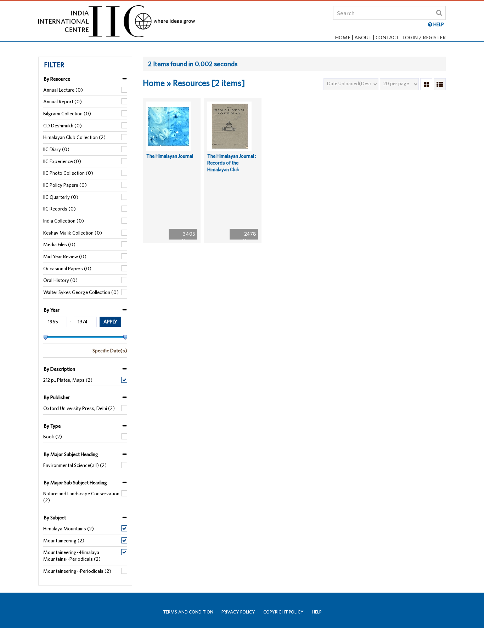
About (363, 37)
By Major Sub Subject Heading (75, 482)
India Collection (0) (63, 221)
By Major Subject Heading (71, 454)
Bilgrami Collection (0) (67, 113)
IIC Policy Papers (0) (65, 185)
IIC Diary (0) (56, 149)
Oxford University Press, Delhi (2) (79, 408)
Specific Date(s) (109, 350)
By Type (52, 426)
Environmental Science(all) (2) (75, 465)
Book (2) (52, 436)
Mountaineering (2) (63, 540)
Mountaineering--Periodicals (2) (77, 571)
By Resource (57, 79)
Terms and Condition (188, 612)
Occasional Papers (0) (67, 268)
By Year (52, 310)
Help (316, 612)
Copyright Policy (283, 612)
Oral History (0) (60, 280)
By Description (59, 369)
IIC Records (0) (59, 209)
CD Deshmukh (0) (62, 125)
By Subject (55, 517)
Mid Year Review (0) (64, 256)
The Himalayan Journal (169, 156)
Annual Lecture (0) (63, 90)
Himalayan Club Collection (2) (74, 137)
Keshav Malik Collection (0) (72, 233)
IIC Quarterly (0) (60, 197)
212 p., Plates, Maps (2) (67, 380)
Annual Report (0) (62, 101)
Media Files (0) (59, 244)
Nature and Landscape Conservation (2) (81, 497)
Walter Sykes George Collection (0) (81, 292)
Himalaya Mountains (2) (68, 528)
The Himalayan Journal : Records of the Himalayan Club (231, 162)
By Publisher (57, 397)
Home (342, 37)
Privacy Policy (238, 612)
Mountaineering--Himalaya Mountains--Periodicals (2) (72, 555)
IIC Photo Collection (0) (68, 173)
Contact (387, 37)
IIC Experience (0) (62, 161)
